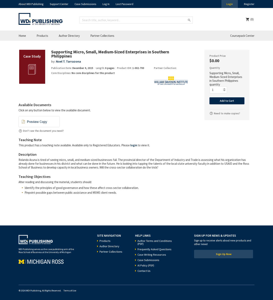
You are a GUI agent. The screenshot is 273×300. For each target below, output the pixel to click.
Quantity (214, 68)
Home (22, 36)
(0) (252, 19)
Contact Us (143, 271)
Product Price (217, 56)
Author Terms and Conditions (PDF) (154, 242)
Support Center (59, 4)
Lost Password (124, 4)
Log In (106, 4)
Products (42, 36)
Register (249, 4)
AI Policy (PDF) (145, 265)
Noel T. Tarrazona (68, 61)
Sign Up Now (223, 254)
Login (229, 4)
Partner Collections (102, 36)
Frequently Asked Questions (154, 249)
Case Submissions (85, 4)
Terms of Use (69, 290)
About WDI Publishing (31, 4)
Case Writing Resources (151, 254)
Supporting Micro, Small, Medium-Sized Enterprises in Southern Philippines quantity (225, 78)
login (133, 145)
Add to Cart (227, 101)
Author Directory (69, 36)
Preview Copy (37, 121)
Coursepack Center (242, 36)
